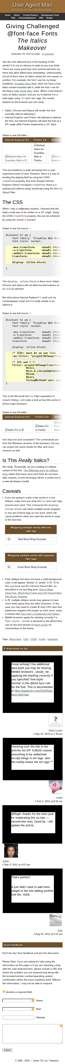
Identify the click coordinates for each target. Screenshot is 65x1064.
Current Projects (30, 15)
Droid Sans (26, 91)
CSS (25, 639)
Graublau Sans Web (25, 83)
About (17, 15)
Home (7, 15)
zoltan (5, 861)
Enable (49, 18)
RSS (41, 18)
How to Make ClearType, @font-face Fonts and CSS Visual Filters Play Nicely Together (33, 593)
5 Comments (48, 54)
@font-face (15, 639)
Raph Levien (41, 624)
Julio (60, 930)
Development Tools (50, 15)
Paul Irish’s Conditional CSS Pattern (40, 614)
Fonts (42, 639)
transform (52, 639)
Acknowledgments (27, 18)
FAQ (13, 18)
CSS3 (34, 639)
